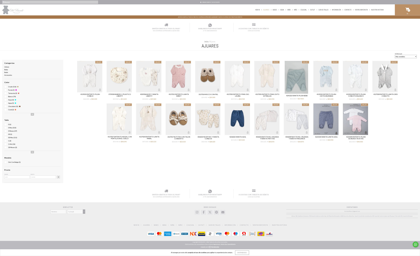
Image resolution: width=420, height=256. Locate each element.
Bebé (6, 72)
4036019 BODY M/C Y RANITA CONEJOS (208, 138)
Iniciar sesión (216, 2)
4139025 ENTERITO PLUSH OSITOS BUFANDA (326, 95)
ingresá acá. (216, 244)
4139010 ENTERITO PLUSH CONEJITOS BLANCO (356, 95)
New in (257, 10)
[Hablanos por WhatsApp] (210, 25)
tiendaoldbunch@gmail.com (352, 211)
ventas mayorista (361, 10)
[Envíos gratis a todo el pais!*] (166, 25)
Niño (295, 10)
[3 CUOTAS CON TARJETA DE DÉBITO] (254, 25)
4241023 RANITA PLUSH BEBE (297, 96)
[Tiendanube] (210, 247)
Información (336, 10)
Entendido (242, 252)
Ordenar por (398, 54)
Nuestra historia (377, 10)
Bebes (274, 10)
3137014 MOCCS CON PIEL (208, 94)
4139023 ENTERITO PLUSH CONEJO (90, 95)
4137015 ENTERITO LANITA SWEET (179, 95)
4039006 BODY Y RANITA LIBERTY (149, 95)
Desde (6, 174)
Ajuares (266, 10)
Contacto (347, 10)
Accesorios (8, 75)
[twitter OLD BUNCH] (210, 212)
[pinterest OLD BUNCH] (216, 212)
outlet (312, 10)
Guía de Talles (323, 10)
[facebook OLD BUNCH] (203, 212)
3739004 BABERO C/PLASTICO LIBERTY (119, 95)
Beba (282, 10)
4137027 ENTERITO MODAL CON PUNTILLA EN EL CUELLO (120, 137)
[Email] (222, 212)
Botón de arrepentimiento (228, 244)
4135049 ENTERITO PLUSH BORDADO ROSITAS (356, 138)
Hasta (32, 174)
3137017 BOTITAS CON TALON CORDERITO (179, 138)
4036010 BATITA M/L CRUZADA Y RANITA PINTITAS (267, 138)
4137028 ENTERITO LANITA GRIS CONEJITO (386, 95)
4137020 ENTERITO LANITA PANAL (149, 137)
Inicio (206, 42)
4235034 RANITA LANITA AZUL (326, 137)
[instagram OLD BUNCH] (197, 212)
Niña (288, 10)
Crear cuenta (206, 2)
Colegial (303, 10)
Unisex (6, 67)
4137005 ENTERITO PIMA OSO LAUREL (238, 95)
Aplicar (58, 177)
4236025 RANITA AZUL (238, 137)
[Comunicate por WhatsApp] (415, 244)
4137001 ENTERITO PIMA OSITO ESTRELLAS (267, 95)
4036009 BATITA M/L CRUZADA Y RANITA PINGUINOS (296, 138)
